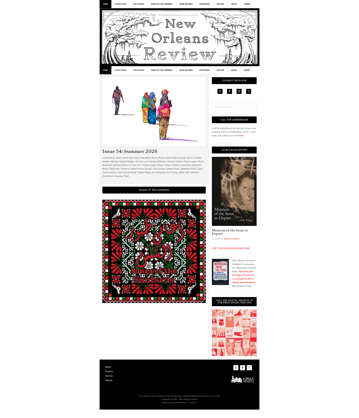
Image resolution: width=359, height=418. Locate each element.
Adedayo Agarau (231, 239)
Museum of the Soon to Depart (230, 232)
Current (109, 371)
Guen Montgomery (180, 402)
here (241, 135)
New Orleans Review (179, 37)
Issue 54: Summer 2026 (129, 151)
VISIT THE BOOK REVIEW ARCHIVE (231, 248)
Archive (109, 376)
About (108, 367)
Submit (108, 380)
